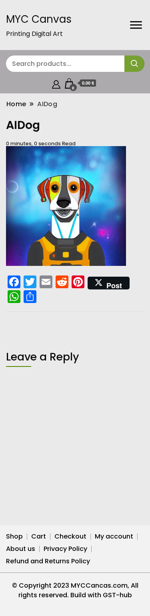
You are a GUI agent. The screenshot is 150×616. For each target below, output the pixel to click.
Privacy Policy (65, 548)
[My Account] (56, 83)
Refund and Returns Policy (48, 561)
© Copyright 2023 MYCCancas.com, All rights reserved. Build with (75, 590)
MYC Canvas (39, 19)
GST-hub (117, 595)
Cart (38, 536)
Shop (14, 536)
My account (114, 536)
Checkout (70, 536)
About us (20, 548)
